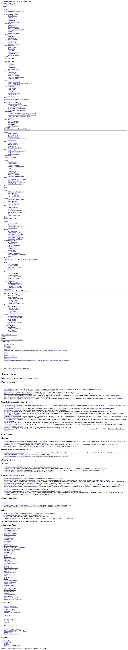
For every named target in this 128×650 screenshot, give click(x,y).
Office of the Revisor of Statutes (16, 110)
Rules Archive (11, 247)
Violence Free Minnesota (11, 395)
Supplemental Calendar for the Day (17, 138)
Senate (6, 56)
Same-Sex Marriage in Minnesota (13, 470)
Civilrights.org (8, 515)
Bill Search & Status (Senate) (16, 199)
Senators (10, 63)
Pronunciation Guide (13, 53)
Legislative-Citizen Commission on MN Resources (22, 113)
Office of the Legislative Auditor (17, 108)
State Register (11, 250)
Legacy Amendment (13, 126)
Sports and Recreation (10, 590)
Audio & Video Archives (14, 267)
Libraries (6, 576)
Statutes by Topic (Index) (15, 226)
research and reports (117, 398)
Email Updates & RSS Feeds (12, 645)
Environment (7, 557)
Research (102, 480)
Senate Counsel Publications (15, 298)
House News (7, 641)
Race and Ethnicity (9, 585)
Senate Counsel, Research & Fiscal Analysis (20, 83)
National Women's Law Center (12, 424)
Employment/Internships (11, 607)
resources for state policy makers (13, 426)
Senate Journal (12, 88)
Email (24, 631)
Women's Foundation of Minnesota (13, 398)
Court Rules (11, 256)
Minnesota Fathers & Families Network (15, 441)
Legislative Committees (10, 157)
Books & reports (12, 331)
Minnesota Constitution (14, 253)
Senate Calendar (12, 146)
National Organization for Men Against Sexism (17, 456)
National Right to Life (10, 422)
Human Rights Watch (10, 516)
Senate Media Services (14, 278)
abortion (101, 408)
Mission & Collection (10, 360)
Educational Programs (14, 52)
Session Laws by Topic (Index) (16, 234)
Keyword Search (12, 223)
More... (10, 118)
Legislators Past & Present (15, 317)
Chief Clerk (11, 36)
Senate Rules (11, 89)
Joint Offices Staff (13, 122)
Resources (14, 357)
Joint (5, 97)
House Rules (11, 49)
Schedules (7, 127)
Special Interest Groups (10, 588)
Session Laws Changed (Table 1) (17, 237)
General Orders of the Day (15, 148)
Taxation (6, 593)
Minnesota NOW (9, 389)
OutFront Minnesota (9, 468)
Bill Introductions (12, 193)
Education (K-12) (9, 552)
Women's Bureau (9, 429)
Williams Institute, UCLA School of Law (15, 486)
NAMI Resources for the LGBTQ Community (17, 467)
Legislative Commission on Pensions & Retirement (22, 115)
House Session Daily (13, 306)
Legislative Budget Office (15, 104)
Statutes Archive (12, 228)
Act (18, 195)
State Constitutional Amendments (17, 254)
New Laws (11, 330)
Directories (7, 543)
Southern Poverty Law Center (12, 518)
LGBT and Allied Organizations (99, 468)
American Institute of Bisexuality (13, 478)
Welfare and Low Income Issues (13, 599)
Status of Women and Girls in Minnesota (82, 411)
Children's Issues (8, 538)
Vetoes (9, 214)
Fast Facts (114, 405)
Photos (9, 270)
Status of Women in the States (12, 415)
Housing (6, 566)
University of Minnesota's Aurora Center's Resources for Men (21, 446)
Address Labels (12, 94)
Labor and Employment (10, 569)
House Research (12, 39)
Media (6, 579)
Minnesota (121, 485)
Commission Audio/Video (15, 287)
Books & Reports (9, 344)
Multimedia (7, 258)
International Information (11, 568)
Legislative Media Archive (15, 284)
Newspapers (7, 347)
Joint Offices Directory (14, 121)
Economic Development (11, 546)
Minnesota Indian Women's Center (23, 389)
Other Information (34, 378)
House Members (12, 16)
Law (5, 217)
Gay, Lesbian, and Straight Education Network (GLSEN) (20, 480)
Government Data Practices (11, 563)
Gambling (7, 560)
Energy (6, 555)
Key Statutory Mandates (47, 360)
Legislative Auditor (13, 300)
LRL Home (4, 368)
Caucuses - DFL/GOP (14, 44)
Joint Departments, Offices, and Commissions (16, 99)
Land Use (7, 571)
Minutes (10, 31)
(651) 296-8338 (8, 631)
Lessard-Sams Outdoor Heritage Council (19, 116)
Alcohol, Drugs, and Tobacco (12, 530)
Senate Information (13, 313)
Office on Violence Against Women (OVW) (16, 427)
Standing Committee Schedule (16, 30)
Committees (7, 155)
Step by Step (7, 357)
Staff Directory (31, 360)
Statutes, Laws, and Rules (11, 218)
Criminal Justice (8, 539)
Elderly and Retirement (10, 554)
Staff (9, 19)
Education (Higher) (9, 550)
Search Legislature (6, 5)
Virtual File (47, 350)
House (6, 9)
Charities (6, 536)
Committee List (12, 25)
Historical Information (10, 606)
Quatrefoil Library (9, 471)
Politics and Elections (10, 582)
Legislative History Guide (15, 316)
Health (6, 565)
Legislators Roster (13, 309)
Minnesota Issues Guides (14, 328)
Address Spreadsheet (13, 55)
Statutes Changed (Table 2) (15, 239)
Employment (11, 20)
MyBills (10, 209)
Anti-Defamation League (11, 513)
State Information (9, 591)
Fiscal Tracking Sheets (14, 196)
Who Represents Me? (14, 22)
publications (42, 443)
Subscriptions (11, 96)
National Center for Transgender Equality (15, 489)
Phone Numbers (8, 632)
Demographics (8, 541)
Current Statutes (12, 225)
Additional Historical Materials (58, 350)
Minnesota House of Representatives (14, 11)
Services (38, 360)
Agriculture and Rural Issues (12, 528)
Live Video (11, 264)
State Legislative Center (70, 422)
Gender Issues (8, 561)
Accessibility (11, 124)
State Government (16, 350)
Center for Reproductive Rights (12, 408)
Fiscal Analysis (12, 38)
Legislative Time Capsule (15, 322)
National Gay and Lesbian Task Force (14, 491)
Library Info (7, 358)
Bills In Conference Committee (16, 182)
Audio (16, 264)
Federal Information (9, 558)
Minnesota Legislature (9, 3)
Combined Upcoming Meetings (16, 151)
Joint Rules (11, 50)
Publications (7, 289)
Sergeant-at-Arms (12, 42)
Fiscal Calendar (12, 140)
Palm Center (7, 492)
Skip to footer (27, 1)
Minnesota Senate (9, 58)
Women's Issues (5, 378)
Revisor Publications (13, 302)
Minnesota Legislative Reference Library (12, 340)
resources (112, 444)
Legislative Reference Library (16, 107)
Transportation (8, 596)
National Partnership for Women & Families (16, 419)
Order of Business (13, 135)
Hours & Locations (21, 360)
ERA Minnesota (8, 410)
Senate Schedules (12, 143)
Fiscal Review (11, 327)
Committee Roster (13, 27)
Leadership (11, 17)
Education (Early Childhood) (12, 549)
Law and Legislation (9, 572)
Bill (15, 195)
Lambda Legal (8, 485)
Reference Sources (9, 587)
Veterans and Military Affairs (12, 598)
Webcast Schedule (13, 265)
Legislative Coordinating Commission (18, 105)
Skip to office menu (17, 1)
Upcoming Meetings (13, 28)
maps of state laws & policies (96, 481)
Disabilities (7, 544)
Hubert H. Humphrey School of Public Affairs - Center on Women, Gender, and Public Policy (30, 411)
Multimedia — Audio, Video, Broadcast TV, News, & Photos (21, 259)
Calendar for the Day (13, 137)
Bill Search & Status (13, 207)
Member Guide (12, 311)
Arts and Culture (8, 532)
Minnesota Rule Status (14, 248)
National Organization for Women (13, 418)
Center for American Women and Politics (15, 405)
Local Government (9, 577)
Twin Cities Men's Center (11, 444)
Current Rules (11, 243)
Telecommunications (9, 594)
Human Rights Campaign (11, 481)
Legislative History (9, 355)
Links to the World (14, 368)
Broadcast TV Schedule (14, 152)
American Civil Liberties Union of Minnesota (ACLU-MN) (20, 505)
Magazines (7, 346)
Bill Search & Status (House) (16, 192)
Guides (6, 352)
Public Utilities (8, 583)
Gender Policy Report (106, 411)
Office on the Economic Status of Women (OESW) (18, 394)
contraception (110, 408)
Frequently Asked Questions (12, 612)
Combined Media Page (14, 283)
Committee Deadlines (14, 33)
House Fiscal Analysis (14, 295)
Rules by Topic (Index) (14, 245)
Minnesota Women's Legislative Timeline (15, 392)
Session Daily (11, 269)
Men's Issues (14, 378)
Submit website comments (11, 634)
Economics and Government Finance (14, 547)
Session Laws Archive (14, 236)
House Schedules (12, 133)
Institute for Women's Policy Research (14, 413)
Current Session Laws (14, 215)
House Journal (12, 47)
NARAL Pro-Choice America (12, 416)
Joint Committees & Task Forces (17, 179)
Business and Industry (10, 535)
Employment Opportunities (61, 360)
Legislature (7, 350)
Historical (6, 349)
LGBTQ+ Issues (23, 378)
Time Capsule (39, 350)
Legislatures (7, 574)
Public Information (13, 41)
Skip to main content (6, 1)
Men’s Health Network (10, 454)
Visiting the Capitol (9, 609)
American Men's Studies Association (14, 453)
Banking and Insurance (10, 533)
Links (5, 354)
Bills (5, 185)
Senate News (7, 642)
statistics (93, 429)
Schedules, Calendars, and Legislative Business (17, 129)
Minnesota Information (10, 580)
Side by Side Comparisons (15, 184)
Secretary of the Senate (14, 82)
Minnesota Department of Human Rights (15, 506)
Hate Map (55, 518)
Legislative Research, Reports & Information (16, 291)
